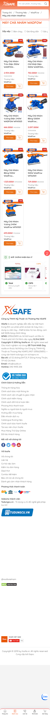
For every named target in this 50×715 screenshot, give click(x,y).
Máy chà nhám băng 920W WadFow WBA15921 (11, 173)
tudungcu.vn (21, 354)
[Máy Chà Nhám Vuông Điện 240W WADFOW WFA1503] (13, 103)
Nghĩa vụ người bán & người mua (16, 409)
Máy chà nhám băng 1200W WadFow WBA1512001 (35, 118)
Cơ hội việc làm (8, 463)
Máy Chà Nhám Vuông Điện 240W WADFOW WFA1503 (13, 118)
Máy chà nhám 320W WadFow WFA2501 (35, 173)
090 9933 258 (15, 366)
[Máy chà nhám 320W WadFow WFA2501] (37, 157)
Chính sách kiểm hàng (11, 398)
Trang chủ (7, 12)
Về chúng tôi (7, 456)
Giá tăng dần (33, 31)
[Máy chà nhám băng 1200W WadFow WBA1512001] (37, 103)
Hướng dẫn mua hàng (11, 412)
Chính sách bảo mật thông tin (15, 391)
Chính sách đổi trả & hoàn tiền (15, 402)
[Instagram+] (14, 445)
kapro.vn (34, 354)
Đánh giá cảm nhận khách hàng (16, 481)
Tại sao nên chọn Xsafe (12, 427)
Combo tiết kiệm (9, 474)
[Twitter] (8, 445)
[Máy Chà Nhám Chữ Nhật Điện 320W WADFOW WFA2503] (37, 48)
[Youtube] (19, 445)
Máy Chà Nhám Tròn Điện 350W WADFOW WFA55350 (11, 64)
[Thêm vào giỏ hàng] (19, 86)
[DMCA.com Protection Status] (9, 584)
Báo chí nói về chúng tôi (12, 478)
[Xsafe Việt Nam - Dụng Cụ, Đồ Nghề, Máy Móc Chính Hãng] (8, 4)
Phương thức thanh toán (12, 405)
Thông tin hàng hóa (10, 387)
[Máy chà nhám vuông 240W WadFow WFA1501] (13, 209)
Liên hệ (4, 460)
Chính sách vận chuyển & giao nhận (18, 395)
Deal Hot (5, 470)
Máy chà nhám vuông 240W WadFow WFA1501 (12, 224)
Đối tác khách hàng (10, 434)
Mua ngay (9, 86)
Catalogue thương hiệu (12, 420)
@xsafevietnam (8, 579)
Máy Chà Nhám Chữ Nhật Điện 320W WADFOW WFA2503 (35, 64)
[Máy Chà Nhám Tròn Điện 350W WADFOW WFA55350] (13, 48)
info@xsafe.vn (14, 363)
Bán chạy (17, 31)
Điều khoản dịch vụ (10, 416)
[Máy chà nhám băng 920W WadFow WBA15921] (13, 157)
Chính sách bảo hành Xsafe (14, 423)
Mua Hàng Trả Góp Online (13, 430)
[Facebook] (3, 445)
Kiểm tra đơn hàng (10, 467)
